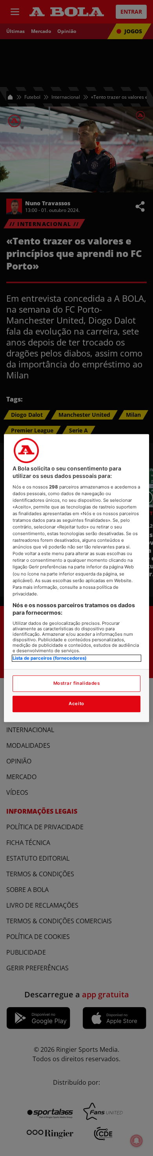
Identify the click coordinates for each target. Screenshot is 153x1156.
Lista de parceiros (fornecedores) (50, 658)
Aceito (76, 703)
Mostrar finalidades (76, 683)
